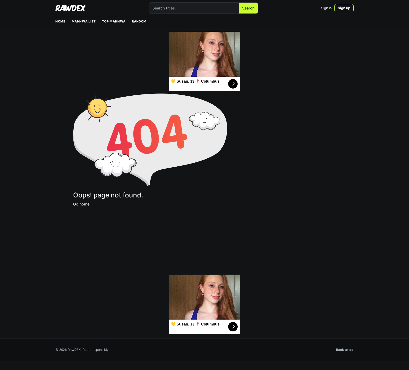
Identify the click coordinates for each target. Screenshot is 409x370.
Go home (81, 204)
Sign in (326, 8)
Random (139, 21)
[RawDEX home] (70, 8)
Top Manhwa (114, 21)
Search (248, 8)
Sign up (344, 8)
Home (60, 21)
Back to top (345, 350)
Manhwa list (84, 21)
